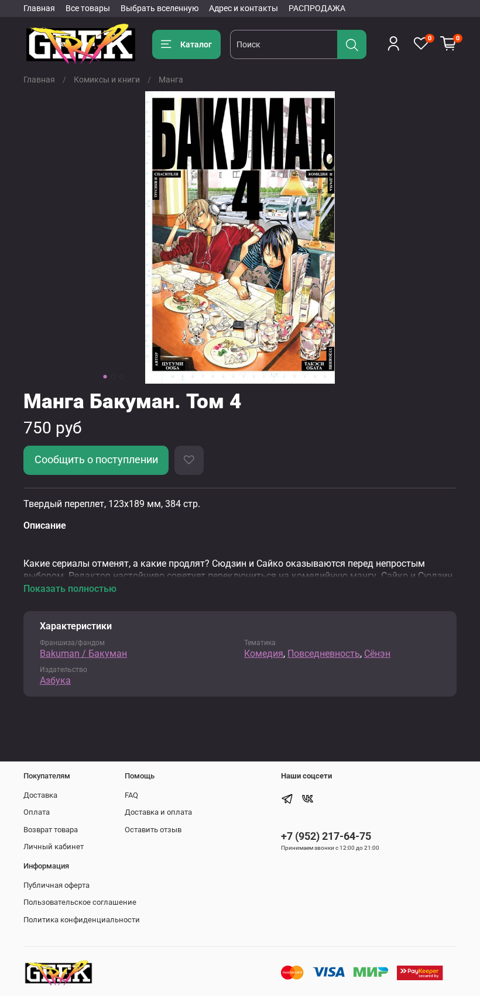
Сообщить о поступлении (96, 460)
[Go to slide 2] (113, 376)
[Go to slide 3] (122, 376)
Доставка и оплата (158, 812)
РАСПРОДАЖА (317, 8)
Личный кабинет (53, 846)
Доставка (40, 795)
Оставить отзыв (153, 829)
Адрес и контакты (243, 8)
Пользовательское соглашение (79, 902)
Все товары (88, 8)
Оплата (36, 812)
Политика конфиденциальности (81, 919)
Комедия (263, 653)
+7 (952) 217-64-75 (326, 836)
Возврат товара (50, 829)
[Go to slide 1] (105, 376)
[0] (448, 44)
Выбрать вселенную (159, 8)
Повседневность (323, 653)
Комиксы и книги (107, 79)
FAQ (131, 795)
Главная (39, 8)
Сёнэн (377, 653)
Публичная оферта (56, 885)
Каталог (196, 44)
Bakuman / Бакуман (83, 653)
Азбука (55, 680)
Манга (171, 79)
